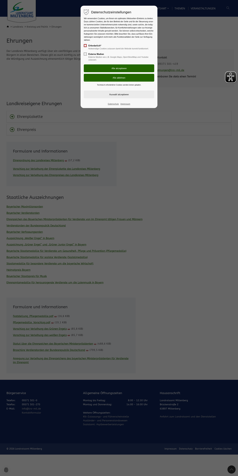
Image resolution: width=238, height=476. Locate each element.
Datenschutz (113, 104)
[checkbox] (85, 45)
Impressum (125, 104)
